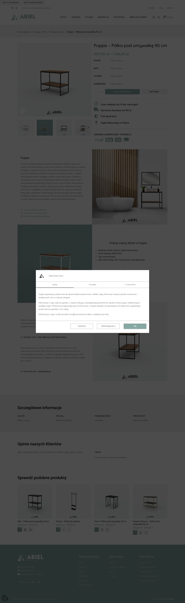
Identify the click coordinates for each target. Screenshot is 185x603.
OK (135, 326)
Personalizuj (108, 326)
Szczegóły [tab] (92, 284)
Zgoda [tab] (54, 284)
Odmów (82, 326)
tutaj (106, 314)
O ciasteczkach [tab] (130, 284)
